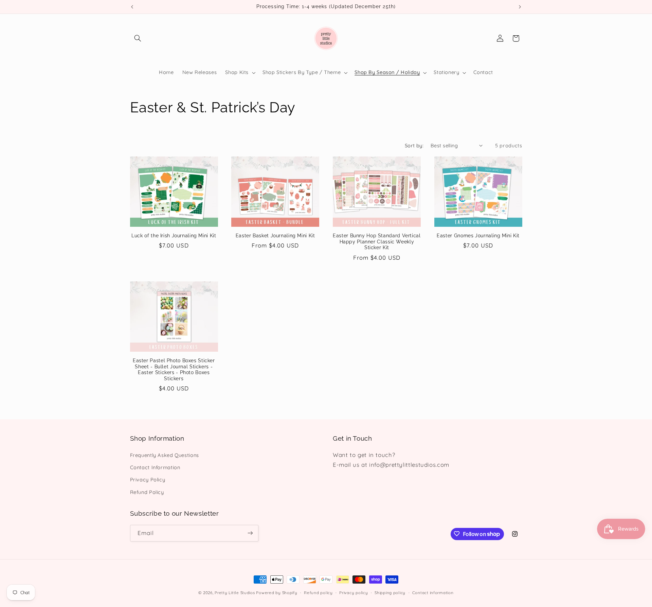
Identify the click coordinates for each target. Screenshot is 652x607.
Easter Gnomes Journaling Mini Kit (478, 235)
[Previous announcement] (132, 7)
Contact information (433, 592)
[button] (138, 38)
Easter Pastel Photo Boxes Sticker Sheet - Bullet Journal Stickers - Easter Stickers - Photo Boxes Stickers (174, 369)
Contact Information (155, 467)
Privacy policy (353, 592)
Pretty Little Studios (235, 592)
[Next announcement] (519, 7)
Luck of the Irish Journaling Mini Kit (173, 235)
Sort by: (414, 145)
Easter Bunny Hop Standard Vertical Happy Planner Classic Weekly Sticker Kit (376, 242)
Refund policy (318, 592)
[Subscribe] (250, 533)
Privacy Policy (147, 480)
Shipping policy (390, 592)
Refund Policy (147, 492)
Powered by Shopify (276, 592)
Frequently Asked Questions (164, 455)
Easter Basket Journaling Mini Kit (275, 235)
